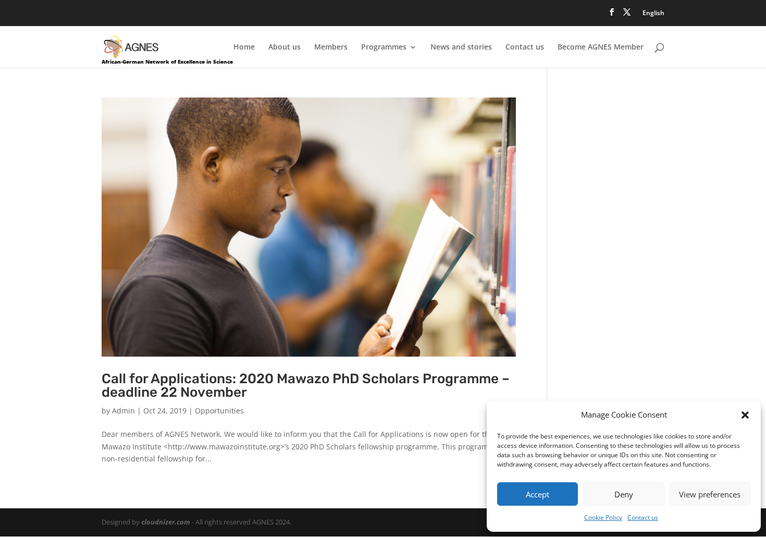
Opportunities (219, 411)
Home (244, 47)
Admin (123, 411)
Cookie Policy (603, 517)
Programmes (383, 47)
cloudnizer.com (165, 522)
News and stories (461, 47)
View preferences (709, 494)
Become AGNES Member (601, 47)
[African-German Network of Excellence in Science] (131, 46)
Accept (537, 494)
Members (331, 47)
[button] (745, 415)
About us (284, 47)
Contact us (642, 517)
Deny (623, 494)
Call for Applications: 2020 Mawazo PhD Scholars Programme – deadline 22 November (306, 385)
